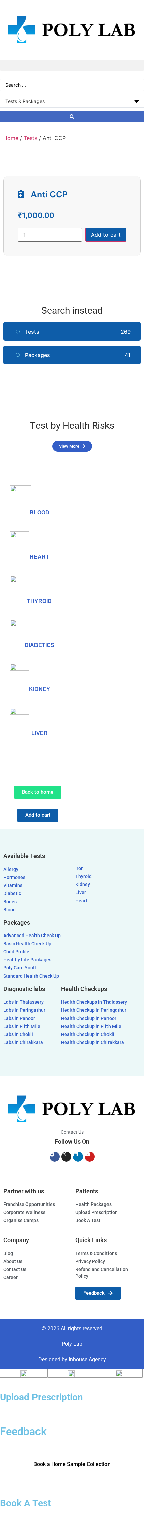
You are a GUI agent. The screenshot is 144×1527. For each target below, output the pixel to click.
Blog (8, 1253)
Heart (39, 557)
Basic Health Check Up (27, 944)
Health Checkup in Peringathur (93, 1010)
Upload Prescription (96, 1212)
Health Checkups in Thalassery (94, 1002)
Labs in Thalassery (23, 1002)
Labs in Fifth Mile (21, 1026)
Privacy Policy (90, 1261)
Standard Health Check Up (31, 976)
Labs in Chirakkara (23, 1042)
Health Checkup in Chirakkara (92, 1042)
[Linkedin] (78, 1157)
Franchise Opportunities (29, 1204)
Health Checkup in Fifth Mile (91, 1026)
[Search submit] (72, 116)
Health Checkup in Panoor (88, 1018)
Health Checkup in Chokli (87, 1034)
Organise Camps (21, 1220)
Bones (10, 902)
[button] (72, 65)
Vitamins (12, 885)
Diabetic (12, 893)
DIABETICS (39, 645)
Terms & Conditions (96, 1253)
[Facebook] (55, 1157)
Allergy (10, 869)
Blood (39, 513)
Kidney (82, 884)
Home (10, 138)
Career (10, 1278)
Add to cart (106, 234)
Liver (39, 733)
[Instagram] (66, 1157)
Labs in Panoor (19, 1018)
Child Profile (16, 952)
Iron (79, 868)
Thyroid (83, 876)
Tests (30, 138)
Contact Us (72, 1132)
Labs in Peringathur (24, 1010)
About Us (12, 1261)
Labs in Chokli (18, 1034)
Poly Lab (72, 1344)
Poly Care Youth (20, 968)
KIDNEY (39, 689)
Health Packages (93, 1204)
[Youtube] (90, 1157)
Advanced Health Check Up (32, 936)
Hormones (14, 877)
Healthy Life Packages (27, 960)
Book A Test (87, 1220)
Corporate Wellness (24, 1212)
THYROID (39, 601)
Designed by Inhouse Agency (72, 1359)
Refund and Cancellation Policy (101, 1273)
